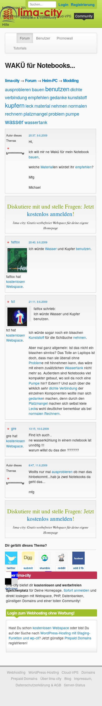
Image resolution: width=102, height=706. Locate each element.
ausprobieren (18, 89)
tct (13, 301)
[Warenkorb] (13, 22)
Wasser (51, 248)
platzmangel (36, 113)
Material (47, 166)
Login (63, 4)
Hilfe (5, 24)
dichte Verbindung (63, 388)
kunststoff (77, 97)
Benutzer (43, 38)
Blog (67, 678)
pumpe (72, 113)
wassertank (36, 122)
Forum (25, 38)
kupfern (15, 105)
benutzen (57, 88)
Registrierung (83, 4)
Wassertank (74, 367)
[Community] (13, 35)
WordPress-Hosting (17, 15)
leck (29, 105)
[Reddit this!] (63, 569)
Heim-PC (49, 80)
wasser (14, 121)
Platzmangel (38, 403)
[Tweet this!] (13, 569)
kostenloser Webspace (20, 7)
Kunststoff (36, 337)
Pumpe (34, 383)
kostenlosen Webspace (15, 284)
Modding (70, 80)
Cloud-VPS (62, 15)
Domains (43, 15)
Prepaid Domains (78, 637)
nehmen (59, 105)
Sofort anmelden (76, 590)
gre (13, 428)
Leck (32, 408)
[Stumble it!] (47, 569)
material (42, 105)
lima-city (12, 80)
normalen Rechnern (44, 413)
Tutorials (19, 47)
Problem (35, 362)
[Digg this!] (30, 569)
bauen (38, 89)
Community (84, 15)
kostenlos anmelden (49, 214)
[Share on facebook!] (80, 569)
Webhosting (16, 672)
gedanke (58, 97)
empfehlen (38, 97)
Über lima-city (50, 678)
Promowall (65, 38)
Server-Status (74, 684)
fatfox (15, 241)
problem (57, 113)
